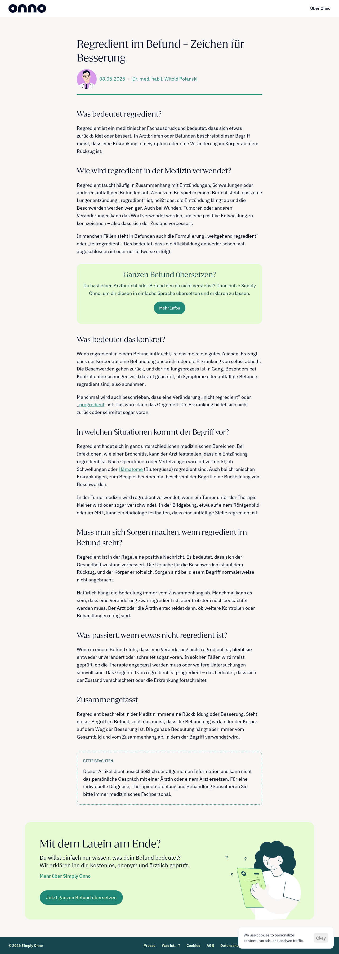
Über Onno (320, 8)
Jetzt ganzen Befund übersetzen (81, 897)
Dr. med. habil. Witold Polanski (165, 79)
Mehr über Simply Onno (65, 876)
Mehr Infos (169, 308)
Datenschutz (231, 945)
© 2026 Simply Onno (25, 945)
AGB (210, 945)
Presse (149, 945)
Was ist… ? (171, 945)
